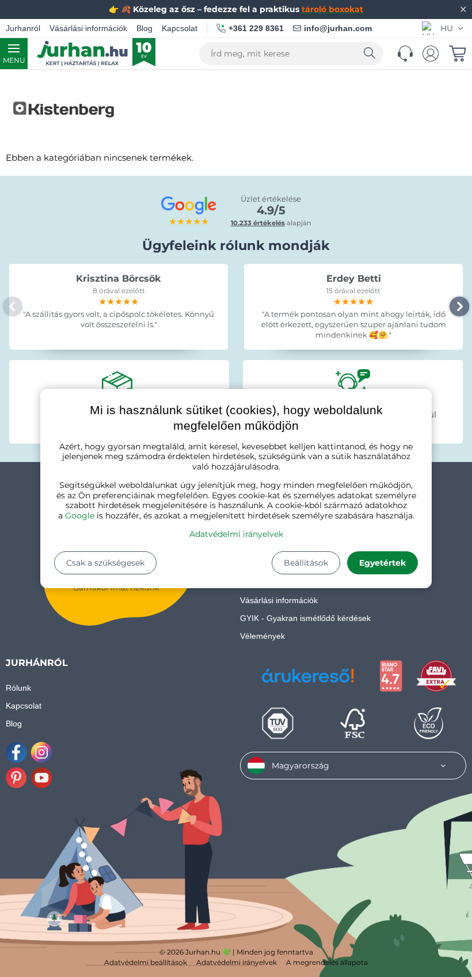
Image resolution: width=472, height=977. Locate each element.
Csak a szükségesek (105, 563)
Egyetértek (382, 563)
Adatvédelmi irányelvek (236, 534)
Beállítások (306, 563)
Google (79, 515)
